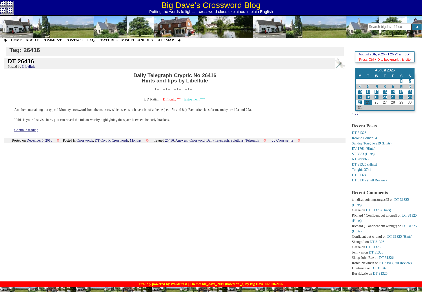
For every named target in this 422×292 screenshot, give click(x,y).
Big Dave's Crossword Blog (211, 5)
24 (360, 102)
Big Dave (257, 284)
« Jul (355, 113)
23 (410, 97)
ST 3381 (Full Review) (395, 263)
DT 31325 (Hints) (364, 164)
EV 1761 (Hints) (363, 148)
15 (401, 92)
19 (376, 97)
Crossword (197, 140)
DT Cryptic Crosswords (111, 140)
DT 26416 (21, 61)
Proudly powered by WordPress (163, 284)
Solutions (237, 140)
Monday (136, 140)
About (32, 40)
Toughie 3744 (361, 170)
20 (385, 97)
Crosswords (84, 140)
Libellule (28, 66)
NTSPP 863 (360, 159)
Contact (74, 40)
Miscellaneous (137, 40)
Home (16, 40)
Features (108, 40)
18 (368, 97)
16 (410, 92)
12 (376, 92)
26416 (169, 140)
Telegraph (252, 140)
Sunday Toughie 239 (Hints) (371, 143)
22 (401, 97)
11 (368, 92)
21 (393, 97)
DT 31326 (359, 133)
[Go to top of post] (5, 40)
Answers (181, 140)
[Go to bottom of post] (179, 40)
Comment (52, 40)
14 (393, 92)
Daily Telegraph (217, 140)
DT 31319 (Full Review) (369, 180)
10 (360, 92)
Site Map (165, 40)
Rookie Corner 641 (365, 138)
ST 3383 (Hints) (363, 154)
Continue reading (26, 130)
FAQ (91, 40)
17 (360, 97)
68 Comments (282, 140)
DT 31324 (359, 175)
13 (385, 92)
